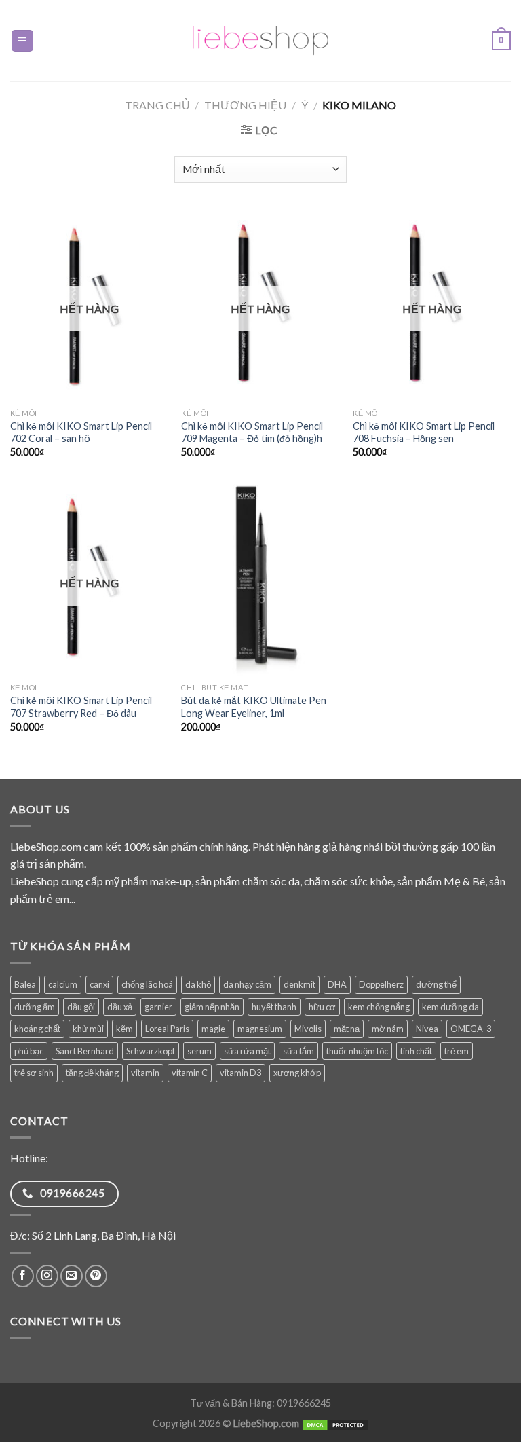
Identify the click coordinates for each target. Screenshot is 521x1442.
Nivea (427, 1028)
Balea (25, 984)
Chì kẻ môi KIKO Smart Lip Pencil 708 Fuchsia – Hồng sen (424, 432)
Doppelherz (381, 984)
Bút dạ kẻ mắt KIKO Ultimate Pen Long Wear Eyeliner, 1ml (253, 707)
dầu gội (81, 1006)
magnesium (259, 1028)
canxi (99, 984)
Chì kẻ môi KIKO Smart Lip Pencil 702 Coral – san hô (81, 432)
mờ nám (388, 1028)
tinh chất (416, 1051)
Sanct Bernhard (85, 1051)
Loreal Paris (167, 1028)
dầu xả (119, 1006)
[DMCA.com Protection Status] (335, 1423)
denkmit (299, 984)
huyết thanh (274, 1006)
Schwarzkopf (150, 1051)
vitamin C (190, 1072)
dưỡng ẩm (34, 1006)
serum (199, 1051)
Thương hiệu (245, 104)
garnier (158, 1006)
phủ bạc (28, 1051)
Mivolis (308, 1028)
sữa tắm (298, 1051)
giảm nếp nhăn (212, 1006)
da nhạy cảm (247, 984)
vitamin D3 (240, 1072)
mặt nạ (347, 1028)
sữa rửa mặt (247, 1051)
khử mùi (88, 1028)
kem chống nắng (379, 1006)
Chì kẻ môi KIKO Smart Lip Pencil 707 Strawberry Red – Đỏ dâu (81, 707)
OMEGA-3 (470, 1028)
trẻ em (456, 1051)
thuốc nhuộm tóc (357, 1051)
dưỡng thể (436, 984)
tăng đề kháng (92, 1072)
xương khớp (297, 1072)
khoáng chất (37, 1028)
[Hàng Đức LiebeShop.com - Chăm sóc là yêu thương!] (260, 41)
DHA (337, 984)
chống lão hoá (147, 984)
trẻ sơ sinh (34, 1072)
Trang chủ (157, 104)
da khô (198, 984)
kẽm (124, 1028)
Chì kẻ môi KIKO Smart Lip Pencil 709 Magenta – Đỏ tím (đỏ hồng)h (252, 432)
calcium (62, 984)
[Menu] (23, 41)
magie (213, 1028)
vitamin (145, 1072)
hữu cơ (322, 1006)
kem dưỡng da (450, 1006)
